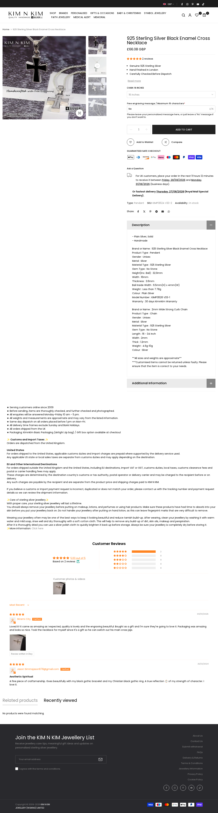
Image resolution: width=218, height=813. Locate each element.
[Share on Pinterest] (150, 211)
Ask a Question (135, 168)
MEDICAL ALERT (82, 17)
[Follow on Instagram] (187, 4)
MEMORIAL (99, 17)
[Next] (79, 78)
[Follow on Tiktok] (203, 4)
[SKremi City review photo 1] (18, 642)
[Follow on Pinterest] (192, 4)
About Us (198, 735)
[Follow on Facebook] (182, 4)
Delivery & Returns (193, 757)
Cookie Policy (195, 779)
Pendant (139, 203)
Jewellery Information (191, 768)
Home (6, 29)
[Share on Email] (162, 211)
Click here (37, 528)
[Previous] (9, 78)
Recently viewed (60, 700)
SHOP (53, 13)
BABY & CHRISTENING (129, 13)
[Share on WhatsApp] (168, 211)
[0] (197, 15)
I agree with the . (40, 768)
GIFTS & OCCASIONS (102, 13)
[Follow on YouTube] (197, 4)
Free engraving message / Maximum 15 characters (156, 103)
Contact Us (197, 741)
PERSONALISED (79, 13)
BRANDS (63, 13)
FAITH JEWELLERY (60, 17)
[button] (134, 58)
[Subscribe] (100, 759)
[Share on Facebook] (138, 211)
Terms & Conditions (192, 763)
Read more (134, 80)
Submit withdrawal (192, 746)
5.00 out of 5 (78, 558)
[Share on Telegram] (156, 211)
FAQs (200, 752)
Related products (20, 700)
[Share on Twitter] (144, 211)
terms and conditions (48, 768)
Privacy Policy (195, 774)
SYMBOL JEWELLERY (155, 13)
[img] (17, 614)
